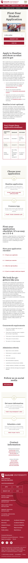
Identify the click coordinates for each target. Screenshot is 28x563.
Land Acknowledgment (7, 483)
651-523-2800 (14, 461)
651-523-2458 (13, 453)
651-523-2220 (5, 515)
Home (2, 8)
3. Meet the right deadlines (11, 266)
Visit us (14, 43)
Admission (18, 8)
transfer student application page (14, 86)
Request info (14, 39)
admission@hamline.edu (14, 455)
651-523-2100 (5, 506)
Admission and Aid (10, 8)
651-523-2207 (12, 450)
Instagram (7, 384)
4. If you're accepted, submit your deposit (15, 271)
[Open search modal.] (25, 6)
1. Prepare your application (11, 255)
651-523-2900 (5, 511)
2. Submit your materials (11, 260)
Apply (24, 8)
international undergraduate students (15, 91)
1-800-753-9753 (12, 452)
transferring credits (17, 99)
